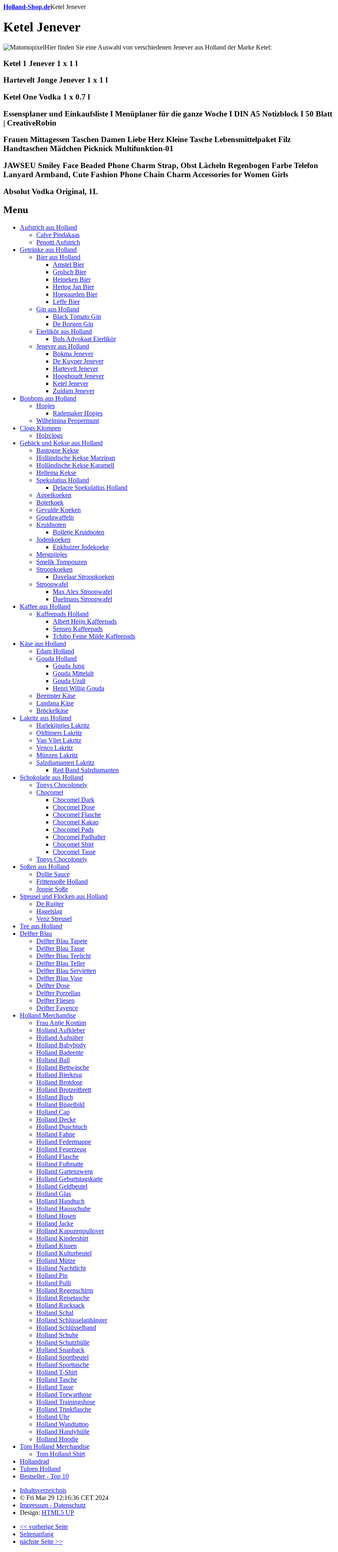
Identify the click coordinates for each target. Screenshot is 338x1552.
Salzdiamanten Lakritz (65, 762)
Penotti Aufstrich (58, 242)
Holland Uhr (52, 1416)
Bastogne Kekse (57, 450)
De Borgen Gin (73, 323)
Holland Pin (52, 1275)
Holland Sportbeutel (62, 1357)
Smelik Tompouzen (61, 561)
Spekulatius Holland (62, 480)
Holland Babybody (61, 1045)
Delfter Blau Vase (59, 978)
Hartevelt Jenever (75, 368)
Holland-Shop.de (26, 6)
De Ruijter (49, 903)
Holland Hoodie (57, 1439)
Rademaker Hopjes (78, 413)
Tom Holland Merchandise (54, 1446)
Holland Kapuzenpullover (70, 1230)
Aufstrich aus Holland (48, 227)
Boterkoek (49, 502)
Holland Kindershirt (62, 1238)
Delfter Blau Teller (60, 963)
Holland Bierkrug (59, 1074)
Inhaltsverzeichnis (43, 1490)
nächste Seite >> (41, 1541)
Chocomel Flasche (77, 814)
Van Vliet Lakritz (58, 740)
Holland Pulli (53, 1282)
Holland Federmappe (63, 1141)
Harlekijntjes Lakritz (62, 725)
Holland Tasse (54, 1387)
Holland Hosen (56, 1216)
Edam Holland (55, 651)
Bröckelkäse (52, 710)
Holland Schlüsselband (66, 1327)
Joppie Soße (52, 888)
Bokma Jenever (73, 353)
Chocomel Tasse (74, 851)
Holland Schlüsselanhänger (71, 1320)
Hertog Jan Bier (73, 286)
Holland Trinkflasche (63, 1409)
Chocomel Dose (74, 807)
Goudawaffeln (55, 517)
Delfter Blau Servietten (66, 970)
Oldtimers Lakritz (59, 732)
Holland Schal (54, 1312)
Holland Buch (54, 1097)
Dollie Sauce (53, 874)
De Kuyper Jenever (78, 361)
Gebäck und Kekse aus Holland (61, 442)
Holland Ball (53, 1059)
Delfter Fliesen (55, 1000)
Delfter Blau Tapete (61, 940)
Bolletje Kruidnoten (78, 532)
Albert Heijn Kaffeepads (85, 621)
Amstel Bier (68, 264)
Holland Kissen (56, 1245)
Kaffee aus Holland (45, 606)
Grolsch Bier (69, 271)
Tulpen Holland (40, 1468)
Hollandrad (34, 1461)
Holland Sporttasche (62, 1364)
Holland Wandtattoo (62, 1424)
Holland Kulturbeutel (64, 1253)
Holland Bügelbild (60, 1104)
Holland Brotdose (59, 1082)
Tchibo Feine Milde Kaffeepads (94, 636)
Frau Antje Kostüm (61, 1022)
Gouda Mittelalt (73, 673)
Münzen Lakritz (57, 755)
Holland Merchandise (48, 1015)
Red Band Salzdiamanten (86, 770)
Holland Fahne (55, 1134)
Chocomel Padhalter (79, 836)
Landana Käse (55, 703)
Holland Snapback (60, 1349)
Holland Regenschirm (64, 1290)
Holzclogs (49, 435)
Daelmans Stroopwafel (82, 599)
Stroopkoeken (54, 569)
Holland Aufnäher (59, 1037)
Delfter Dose (53, 985)
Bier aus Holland (58, 257)
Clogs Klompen (40, 428)
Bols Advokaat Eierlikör (84, 338)
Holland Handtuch (60, 1201)
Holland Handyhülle (62, 1431)
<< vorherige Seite (44, 1526)
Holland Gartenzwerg (64, 1171)
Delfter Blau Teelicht (63, 955)
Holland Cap (53, 1111)
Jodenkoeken (53, 539)
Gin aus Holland (57, 309)
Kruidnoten (51, 524)
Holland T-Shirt (56, 1372)
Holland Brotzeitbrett (63, 1089)
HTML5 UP (58, 1512)
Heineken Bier (72, 279)
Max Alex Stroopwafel (82, 591)
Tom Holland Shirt (60, 1453)
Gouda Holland (56, 658)
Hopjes (45, 405)
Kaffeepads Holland (62, 613)
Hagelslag (49, 911)
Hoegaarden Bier (75, 294)
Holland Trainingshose (65, 1401)
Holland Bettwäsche (62, 1067)
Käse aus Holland (43, 643)
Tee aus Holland (41, 926)
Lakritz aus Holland (45, 717)
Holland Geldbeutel (61, 1186)
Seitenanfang (37, 1534)
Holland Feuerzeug (61, 1149)
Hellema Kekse (56, 472)
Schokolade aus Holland (51, 777)
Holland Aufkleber (60, 1030)
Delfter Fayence (57, 1007)
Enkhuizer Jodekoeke (81, 547)
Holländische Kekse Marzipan (75, 457)
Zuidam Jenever (73, 390)
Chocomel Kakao (76, 822)
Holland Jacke (54, 1223)
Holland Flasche (57, 1156)
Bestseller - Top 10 (44, 1476)
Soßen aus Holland (44, 866)
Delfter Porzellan (58, 993)
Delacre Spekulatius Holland (90, 487)
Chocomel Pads (73, 829)
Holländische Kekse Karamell (75, 465)
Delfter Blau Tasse (60, 948)
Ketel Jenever (70, 383)
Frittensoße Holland (62, 881)
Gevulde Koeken (58, 509)
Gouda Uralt (69, 680)
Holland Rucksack (60, 1305)
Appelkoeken (53, 494)
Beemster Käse (55, 695)
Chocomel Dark (73, 799)
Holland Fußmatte (59, 1164)
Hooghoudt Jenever (78, 376)
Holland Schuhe (57, 1334)
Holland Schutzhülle (62, 1342)
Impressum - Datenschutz (53, 1505)
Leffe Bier (66, 301)
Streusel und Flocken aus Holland (64, 896)
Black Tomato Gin (77, 316)
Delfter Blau (36, 933)
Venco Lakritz (54, 747)
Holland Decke (56, 1119)
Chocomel (49, 792)
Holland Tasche (56, 1379)
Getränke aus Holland (48, 249)
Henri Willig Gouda (78, 688)
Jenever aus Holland (62, 346)
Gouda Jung (68, 665)
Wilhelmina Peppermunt (67, 420)
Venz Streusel (54, 918)
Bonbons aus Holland (48, 398)
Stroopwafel (52, 584)
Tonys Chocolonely (61, 784)
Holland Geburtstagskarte (69, 1178)
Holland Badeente (59, 1052)
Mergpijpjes (51, 554)
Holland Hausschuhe (63, 1208)
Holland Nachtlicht (61, 1268)
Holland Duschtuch (61, 1126)
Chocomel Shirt (73, 844)
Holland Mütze (55, 1260)
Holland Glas (53, 1193)
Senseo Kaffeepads (78, 628)
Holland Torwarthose (64, 1394)
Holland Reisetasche (62, 1297)
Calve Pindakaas (58, 234)
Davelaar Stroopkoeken (83, 576)
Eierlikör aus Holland (64, 331)
